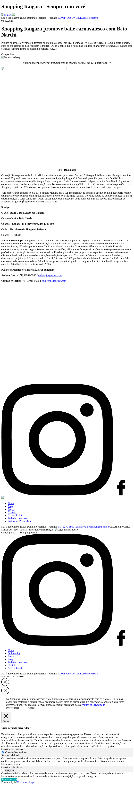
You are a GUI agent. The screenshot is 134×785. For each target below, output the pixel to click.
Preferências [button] (12, 707)
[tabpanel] (67, 761)
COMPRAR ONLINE (70, 17)
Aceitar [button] (31, 707)
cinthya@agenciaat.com (54, 280)
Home (11, 503)
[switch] (3, 770)
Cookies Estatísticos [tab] (11, 767)
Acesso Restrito (90, 17)
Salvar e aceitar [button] (9, 779)
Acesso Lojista (15, 515)
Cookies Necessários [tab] (12, 749)
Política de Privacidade (19, 521)
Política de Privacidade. (93, 704)
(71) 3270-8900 (66, 526)
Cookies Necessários (16, 752)
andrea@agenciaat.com (50, 275)
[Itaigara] (6, 14)
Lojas (11, 509)
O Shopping (14, 653)
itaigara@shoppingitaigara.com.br (92, 526)
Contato (12, 512)
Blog (10, 506)
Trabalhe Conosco (17, 518)
